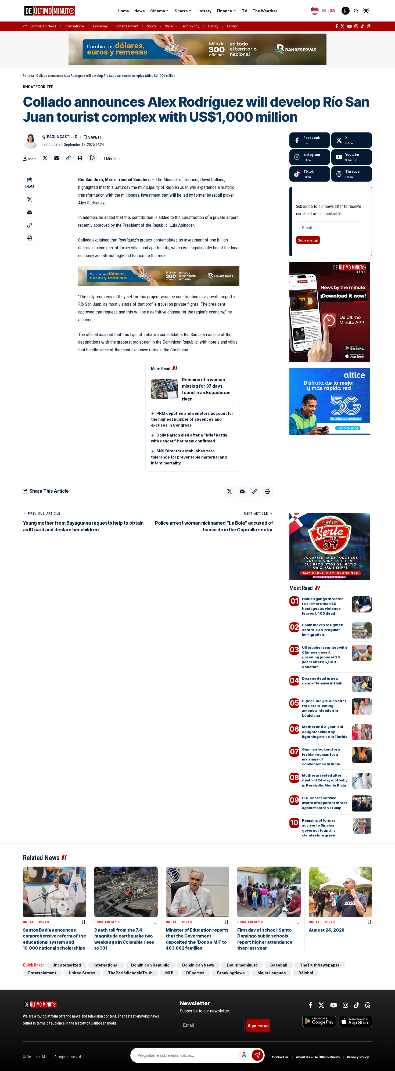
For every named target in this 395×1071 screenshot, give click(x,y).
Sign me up (308, 240)
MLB (169, 973)
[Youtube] (351, 157)
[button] (356, 11)
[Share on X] (45, 158)
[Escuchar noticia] (92, 158)
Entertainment (127, 26)
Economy (100, 26)
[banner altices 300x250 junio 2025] (329, 400)
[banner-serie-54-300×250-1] (329, 546)
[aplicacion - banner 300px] (329, 311)
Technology (190, 26)
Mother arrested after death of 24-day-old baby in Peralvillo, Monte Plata (324, 780)
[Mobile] (197, 49)
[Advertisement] (330, 463)
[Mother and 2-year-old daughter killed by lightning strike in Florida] (362, 732)
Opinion (233, 26)
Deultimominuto (242, 965)
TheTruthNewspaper (319, 965)
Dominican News (43, 26)
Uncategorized (38, 86)
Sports (151, 26)
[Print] (79, 158)
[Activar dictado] (244, 1055)
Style (169, 26)
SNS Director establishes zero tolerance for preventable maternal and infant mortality (189, 457)
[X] (342, 26)
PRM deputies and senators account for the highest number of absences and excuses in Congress (192, 419)
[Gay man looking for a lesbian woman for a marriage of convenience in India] (362, 755)
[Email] (56, 158)
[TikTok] (362, 26)
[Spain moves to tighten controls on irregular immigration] (362, 630)
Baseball (278, 965)
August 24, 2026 (326, 930)
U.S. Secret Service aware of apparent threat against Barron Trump (324, 803)
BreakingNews (231, 973)
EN (332, 10)
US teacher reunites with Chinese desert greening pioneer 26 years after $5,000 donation (324, 657)
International (75, 26)
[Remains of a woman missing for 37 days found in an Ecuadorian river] (164, 389)
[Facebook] (336, 26)
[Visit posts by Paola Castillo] (31, 140)
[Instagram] (356, 26)
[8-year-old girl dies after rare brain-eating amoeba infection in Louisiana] (362, 706)
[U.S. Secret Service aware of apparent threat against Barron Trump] (362, 803)
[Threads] (368, 26)
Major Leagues (271, 973)
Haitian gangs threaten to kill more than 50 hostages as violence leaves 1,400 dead (323, 606)
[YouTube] (349, 26)
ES (324, 10)
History (213, 26)
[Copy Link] (68, 158)
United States (82, 973)
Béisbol (306, 973)
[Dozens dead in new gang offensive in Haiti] (362, 684)
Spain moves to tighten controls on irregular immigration (322, 630)
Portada (28, 76)
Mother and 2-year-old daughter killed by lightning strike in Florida (324, 731)
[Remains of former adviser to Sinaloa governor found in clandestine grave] (362, 826)
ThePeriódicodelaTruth (130, 973)
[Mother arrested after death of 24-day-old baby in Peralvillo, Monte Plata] (362, 781)
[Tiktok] (309, 174)
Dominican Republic (150, 965)
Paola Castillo (62, 136)
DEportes (195, 973)
